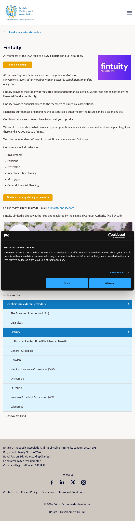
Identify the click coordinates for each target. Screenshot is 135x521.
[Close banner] (130, 235)
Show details (117, 272)
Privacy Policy (29, 492)
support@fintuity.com (61, 208)
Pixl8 (83, 512)
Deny (67, 283)
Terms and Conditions (71, 492)
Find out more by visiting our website (28, 197)
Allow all (110, 283)
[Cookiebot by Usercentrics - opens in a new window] (110, 235)
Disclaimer (48, 492)
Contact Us (10, 492)
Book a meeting (18, 65)
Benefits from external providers (25, 32)
